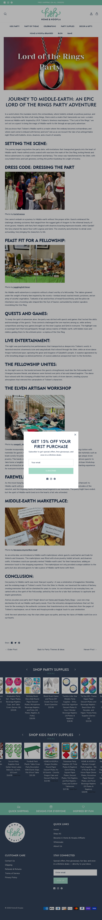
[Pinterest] (55, 479)
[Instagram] (51, 479)
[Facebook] (47, 479)
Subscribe (51, 471)
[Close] (75, 434)
